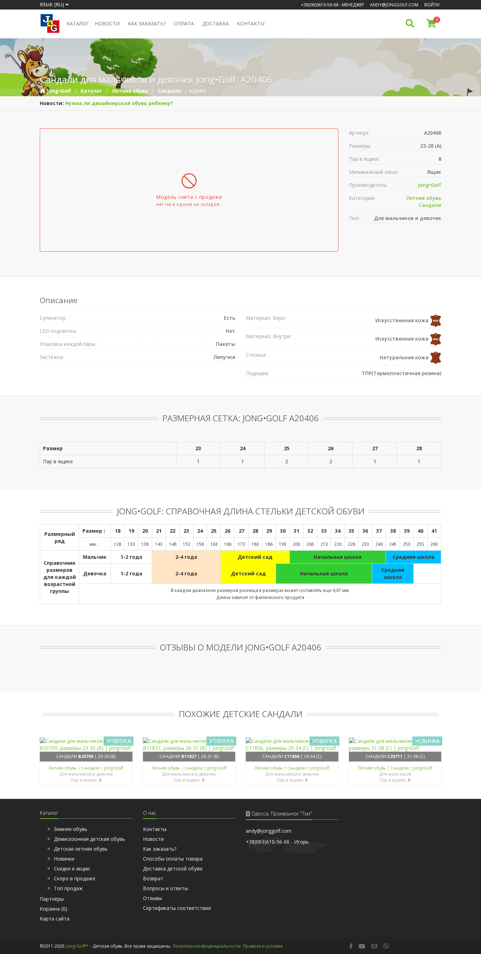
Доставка (215, 23)
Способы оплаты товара (172, 858)
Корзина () (53, 908)
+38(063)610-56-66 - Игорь (277, 841)
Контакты (250, 23)
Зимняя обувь (70, 829)
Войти (431, 5)
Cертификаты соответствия (177, 908)
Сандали (430, 205)
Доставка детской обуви (172, 868)
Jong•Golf (429, 185)
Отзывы (152, 898)
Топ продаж (68, 888)
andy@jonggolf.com (394, 5)
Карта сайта (54, 918)
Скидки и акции (72, 868)
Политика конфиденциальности (207, 946)
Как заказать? (147, 23)
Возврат (153, 878)
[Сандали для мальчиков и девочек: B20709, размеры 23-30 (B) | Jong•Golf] (86, 745)
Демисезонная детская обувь (89, 839)
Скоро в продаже (74, 878)
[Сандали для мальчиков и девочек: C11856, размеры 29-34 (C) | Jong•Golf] (292, 745)
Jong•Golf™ (77, 946)
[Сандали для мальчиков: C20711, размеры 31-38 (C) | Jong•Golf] (395, 745)
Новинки (64, 858)
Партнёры (52, 898)
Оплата (184, 23)
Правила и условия (263, 946)
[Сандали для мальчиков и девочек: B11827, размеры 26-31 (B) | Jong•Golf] (189, 745)
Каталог (78, 23)
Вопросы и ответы (165, 888)
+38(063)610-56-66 (319, 5)
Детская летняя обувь (81, 848)
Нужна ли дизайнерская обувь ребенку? (119, 103)
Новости (107, 23)
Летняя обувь (423, 198)
